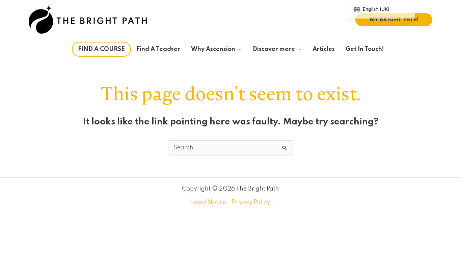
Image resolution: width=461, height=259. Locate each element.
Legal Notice (208, 202)
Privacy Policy (251, 202)
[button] (393, 19)
